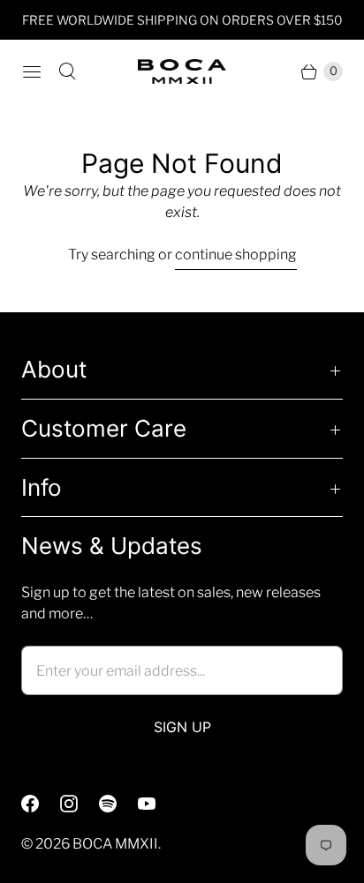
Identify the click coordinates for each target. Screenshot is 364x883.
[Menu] (31, 71)
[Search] (67, 71)
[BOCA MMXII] (182, 71)
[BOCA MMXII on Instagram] (79, 803)
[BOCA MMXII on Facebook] (40, 803)
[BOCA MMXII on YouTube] (157, 803)
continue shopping (236, 254)
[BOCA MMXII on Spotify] (118, 803)
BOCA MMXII (115, 843)
